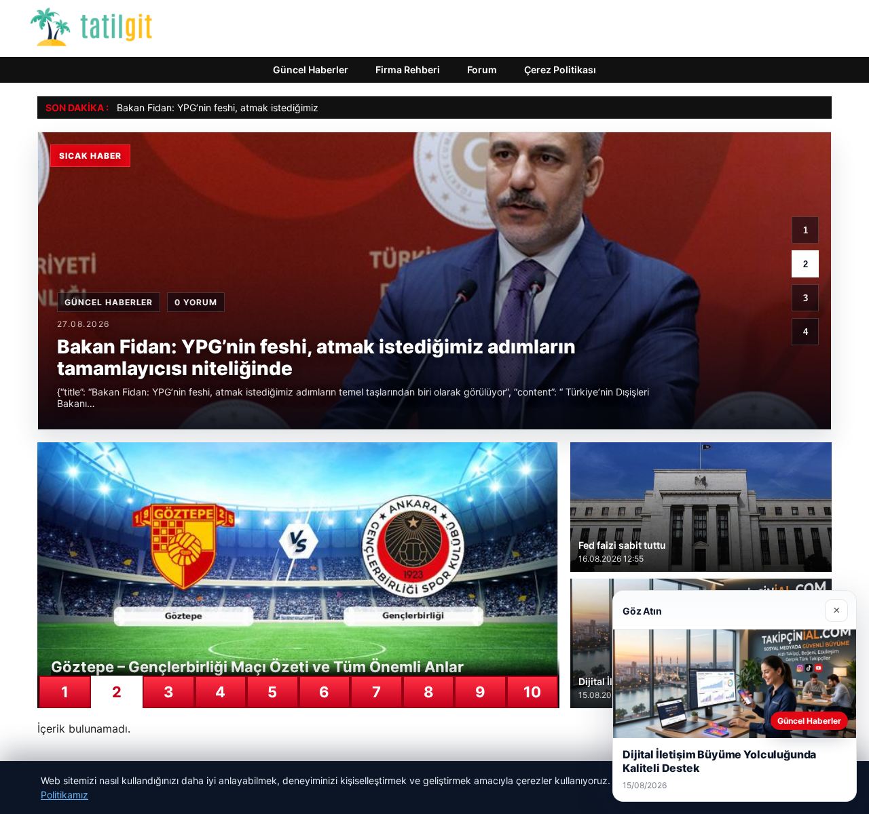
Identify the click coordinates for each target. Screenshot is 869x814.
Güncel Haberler (310, 69)
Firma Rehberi (407, 69)
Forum (482, 69)
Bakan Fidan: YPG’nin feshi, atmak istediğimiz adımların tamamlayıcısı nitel (281, 107)
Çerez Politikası (560, 69)
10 (532, 692)
